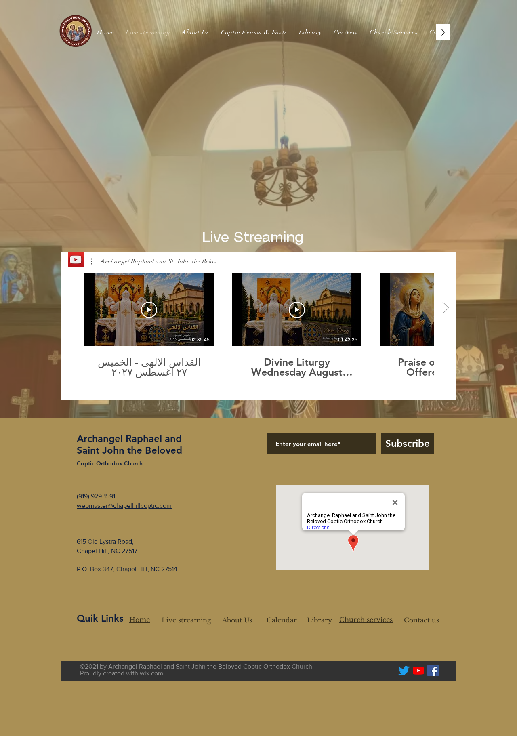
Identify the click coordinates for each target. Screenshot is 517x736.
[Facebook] (433, 670)
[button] (345, 32)
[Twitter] (404, 670)
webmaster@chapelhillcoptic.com (124, 505)
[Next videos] (445, 308)
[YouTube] (418, 670)
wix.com (151, 673)
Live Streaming (255, 238)
